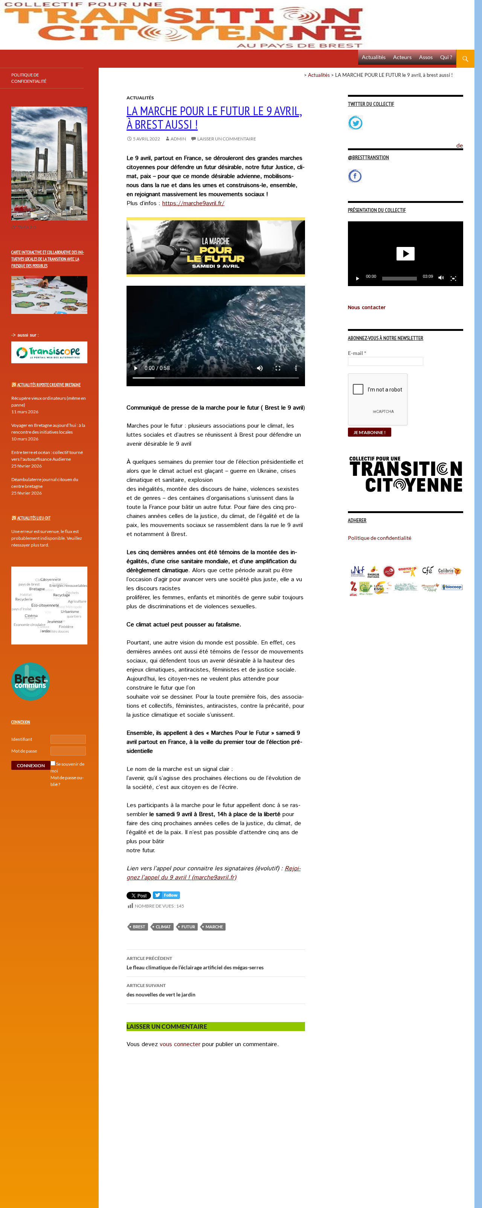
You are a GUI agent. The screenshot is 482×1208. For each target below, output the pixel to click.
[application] (405, 253)
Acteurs (402, 57)
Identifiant (21, 739)
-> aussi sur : (25, 335)
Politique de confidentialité (465, 141)
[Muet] (441, 278)
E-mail (357, 353)
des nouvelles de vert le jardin (161, 990)
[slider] (399, 278)
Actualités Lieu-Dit (33, 518)
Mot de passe (24, 751)
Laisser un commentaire (226, 139)
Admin (178, 139)
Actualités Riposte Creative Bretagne (49, 384)
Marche (214, 926)
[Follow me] (166, 896)
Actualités (374, 57)
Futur (188, 926)
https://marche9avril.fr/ (193, 203)
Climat (163, 926)
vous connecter (180, 1044)
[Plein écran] (453, 278)
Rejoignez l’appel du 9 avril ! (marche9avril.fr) (213, 873)
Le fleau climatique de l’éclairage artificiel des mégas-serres (195, 962)
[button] (406, 253)
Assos (426, 57)
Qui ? (446, 57)
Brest (139, 926)
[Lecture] (358, 278)
